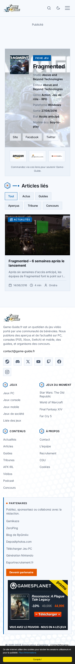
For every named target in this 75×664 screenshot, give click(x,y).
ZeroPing (12, 528)
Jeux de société (13, 413)
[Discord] (18, 362)
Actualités (9, 439)
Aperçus (13, 205)
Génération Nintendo (19, 555)
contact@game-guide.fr (19, 351)
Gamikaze (12, 521)
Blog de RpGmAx (17, 534)
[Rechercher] (49, 8)
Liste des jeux (12, 420)
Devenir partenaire (21, 572)
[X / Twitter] (28, 362)
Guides (43, 196)
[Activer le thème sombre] (58, 8)
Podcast (8, 480)
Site (15, 137)
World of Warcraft (51, 402)
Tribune (33, 205)
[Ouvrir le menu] (67, 8)
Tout (11, 196)
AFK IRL (8, 467)
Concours (52, 205)
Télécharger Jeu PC (19, 548)
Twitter (50, 137)
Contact (45, 439)
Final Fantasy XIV (51, 409)
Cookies (45, 467)
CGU (43, 460)
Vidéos (7, 474)
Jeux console (11, 400)
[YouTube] (38, 362)
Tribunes (8, 460)
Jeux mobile (11, 407)
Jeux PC (8, 393)
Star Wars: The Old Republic (52, 394)
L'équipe (45, 446)
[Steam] (7, 362)
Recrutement (48, 453)
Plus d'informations (27, 652)
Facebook (32, 137)
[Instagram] (7, 372)
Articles (8, 446)
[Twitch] (49, 362)
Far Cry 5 (46, 416)
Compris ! (37, 659)
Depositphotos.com (19, 541)
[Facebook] (59, 362)
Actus (26, 196)
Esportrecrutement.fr (19, 562)
